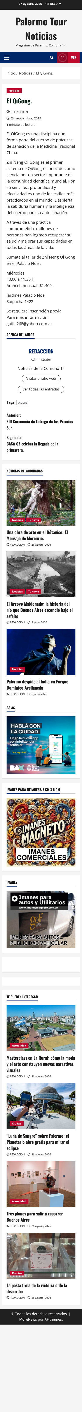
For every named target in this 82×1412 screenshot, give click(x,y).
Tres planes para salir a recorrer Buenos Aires (35, 1216)
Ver (74, 57)
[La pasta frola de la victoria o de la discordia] (41, 1256)
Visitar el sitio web (41, 378)
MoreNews (28, 1319)
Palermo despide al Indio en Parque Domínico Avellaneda (37, 684)
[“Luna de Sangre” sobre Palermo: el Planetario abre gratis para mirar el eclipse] (41, 1106)
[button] (7, 57)
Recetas (17, 1273)
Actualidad (19, 1045)
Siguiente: (32, 444)
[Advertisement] (41, 1367)
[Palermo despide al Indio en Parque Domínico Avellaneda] (41, 652)
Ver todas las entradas (41, 389)
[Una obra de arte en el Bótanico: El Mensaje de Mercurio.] (41, 503)
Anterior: (40, 421)
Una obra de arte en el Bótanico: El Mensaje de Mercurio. (37, 535)
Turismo (33, 520)
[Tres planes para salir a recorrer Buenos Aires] (41, 1184)
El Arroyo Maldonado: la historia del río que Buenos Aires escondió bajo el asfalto (40, 609)
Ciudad (16, 1123)
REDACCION (19, 112)
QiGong (23, 402)
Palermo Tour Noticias (41, 28)
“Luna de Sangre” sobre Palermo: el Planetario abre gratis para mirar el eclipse (38, 1141)
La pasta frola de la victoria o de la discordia (37, 1288)
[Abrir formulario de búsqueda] (51, 57)
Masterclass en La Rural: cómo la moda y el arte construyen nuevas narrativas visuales (41, 1063)
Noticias (14, 90)
